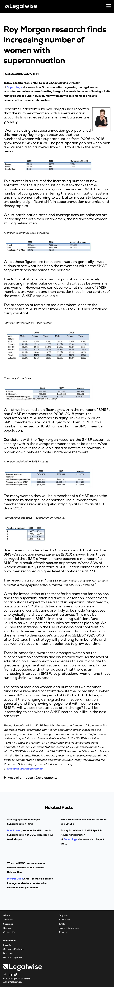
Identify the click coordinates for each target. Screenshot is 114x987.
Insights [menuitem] (7, 945)
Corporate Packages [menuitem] (13, 949)
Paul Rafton (14, 830)
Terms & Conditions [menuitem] (69, 928)
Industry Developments (40, 778)
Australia (14, 778)
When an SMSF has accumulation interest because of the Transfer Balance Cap (26, 868)
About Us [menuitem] (8, 920)
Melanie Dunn (15, 878)
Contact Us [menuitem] (9, 932)
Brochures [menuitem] (8, 953)
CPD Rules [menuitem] (64, 920)
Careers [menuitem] (7, 928)
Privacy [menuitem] (63, 932)
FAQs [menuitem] (62, 924)
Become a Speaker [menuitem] (12, 958)
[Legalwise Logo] (20, 6)
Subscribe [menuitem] (8, 924)
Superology (14, 87)
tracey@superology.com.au (24, 768)
